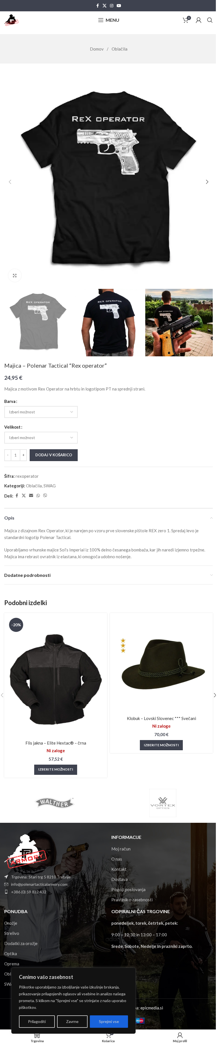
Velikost (12, 426)
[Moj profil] (198, 20)
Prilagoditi (37, 1021)
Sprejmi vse (109, 1021)
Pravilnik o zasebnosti (132, 899)
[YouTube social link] (119, 6)
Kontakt (119, 869)
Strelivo (11, 933)
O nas (116, 858)
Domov (97, 48)
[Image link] (25, 850)
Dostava (119, 879)
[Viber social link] (45, 495)
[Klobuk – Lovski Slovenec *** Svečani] (161, 664)
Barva (10, 401)
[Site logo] (11, 19)
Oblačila (119, 48)
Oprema (11, 963)
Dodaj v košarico (53, 455)
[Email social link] (31, 495)
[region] (73, 1001)
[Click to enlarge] (14, 275)
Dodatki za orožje (21, 943)
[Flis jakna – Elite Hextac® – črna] (55, 676)
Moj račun (121, 848)
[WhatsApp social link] (38, 495)
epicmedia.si (151, 1007)
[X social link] (104, 6)
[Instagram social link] (111, 6)
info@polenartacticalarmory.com (39, 884)
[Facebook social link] (97, 6)
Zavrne (72, 1021)
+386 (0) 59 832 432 (28, 891)
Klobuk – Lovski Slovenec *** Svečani (161, 718)
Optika (10, 953)
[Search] (210, 20)
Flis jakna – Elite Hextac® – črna (55, 742)
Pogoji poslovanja (128, 889)
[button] (10, 181)
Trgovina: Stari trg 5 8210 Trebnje (41, 876)
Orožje (10, 923)
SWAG (50, 485)
